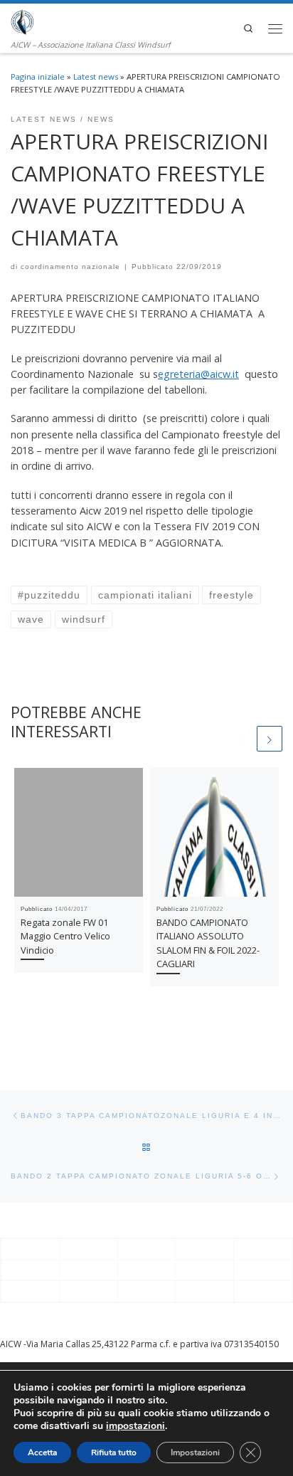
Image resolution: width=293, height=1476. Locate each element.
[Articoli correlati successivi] (269, 739)
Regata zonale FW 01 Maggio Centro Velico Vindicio (65, 936)
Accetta (42, 1452)
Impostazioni (195, 1452)
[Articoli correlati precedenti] (242, 739)
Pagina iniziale (38, 76)
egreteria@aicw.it (198, 374)
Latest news (95, 76)
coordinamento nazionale (70, 266)
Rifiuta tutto (114, 1452)
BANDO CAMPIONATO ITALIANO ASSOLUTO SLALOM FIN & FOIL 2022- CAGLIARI (208, 943)
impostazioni (135, 1426)
